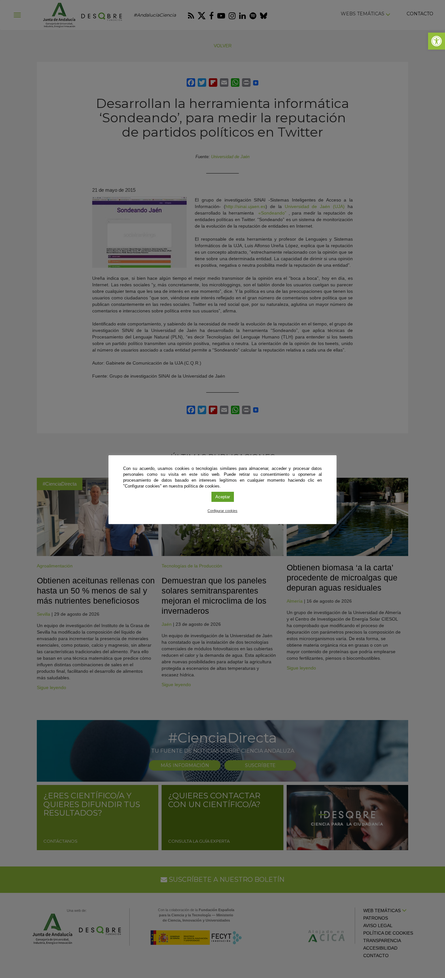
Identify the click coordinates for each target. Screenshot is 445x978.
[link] (436, 41)
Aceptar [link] (222, 496)
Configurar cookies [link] (222, 511)
